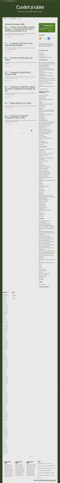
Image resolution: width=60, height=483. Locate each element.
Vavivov (40, 211)
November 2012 (5, 434)
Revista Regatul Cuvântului (43, 142)
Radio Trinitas (41, 258)
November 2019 (5, 309)
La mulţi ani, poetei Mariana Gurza (44, 235)
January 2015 (5, 395)
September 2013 (5, 419)
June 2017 (4, 352)
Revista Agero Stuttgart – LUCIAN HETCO (46, 123)
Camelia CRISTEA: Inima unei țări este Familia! (19, 44)
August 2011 (5, 453)
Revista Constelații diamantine (44, 133)
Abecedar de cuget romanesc (44, 95)
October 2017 (5, 346)
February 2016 (5, 376)
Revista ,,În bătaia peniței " (43, 120)
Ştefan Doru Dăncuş (42, 204)
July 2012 (4, 440)
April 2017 (4, 355)
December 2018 (5, 325)
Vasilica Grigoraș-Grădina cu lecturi (45, 210)
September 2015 (5, 383)
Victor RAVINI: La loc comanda (44, 81)
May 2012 (4, 443)
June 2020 (4, 300)
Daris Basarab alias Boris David (44, 171)
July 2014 (4, 404)
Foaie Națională (41, 117)
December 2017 (5, 343)
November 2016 (5, 362)
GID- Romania (41, 189)
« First (20, 130)
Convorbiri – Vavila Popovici (43, 168)
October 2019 (5, 310)
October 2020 (5, 294)
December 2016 (5, 361)
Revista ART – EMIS (42, 127)
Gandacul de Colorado (42, 269)
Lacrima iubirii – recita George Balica (45, 237)
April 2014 (4, 408)
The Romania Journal (42, 276)
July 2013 (4, 422)
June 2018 (4, 334)
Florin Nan (40, 181)
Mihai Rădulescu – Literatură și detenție (45, 195)
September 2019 (5, 312)
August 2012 (5, 438)
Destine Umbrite (41, 54)
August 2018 (5, 331)
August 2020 (5, 297)
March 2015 (5, 392)
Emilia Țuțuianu (41, 178)
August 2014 (5, 402)
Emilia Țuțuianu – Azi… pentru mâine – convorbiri (47, 180)
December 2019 (5, 307)
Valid (14, 295)
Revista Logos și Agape (43, 136)
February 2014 (5, 411)
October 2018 (5, 328)
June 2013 (4, 423)
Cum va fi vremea (42, 284)
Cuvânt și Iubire (49, 25)
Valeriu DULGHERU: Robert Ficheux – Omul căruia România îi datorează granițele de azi (20, 29)
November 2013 (5, 416)
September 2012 (5, 437)
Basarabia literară (42, 105)
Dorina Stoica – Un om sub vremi (44, 174)
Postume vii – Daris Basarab (43, 201)
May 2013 (4, 425)
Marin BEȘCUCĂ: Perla (21, 103)
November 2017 (5, 344)
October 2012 (5, 435)
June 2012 (4, 441)
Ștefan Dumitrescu (42, 205)
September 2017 (5, 347)
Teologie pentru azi (42, 208)
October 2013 (5, 417)
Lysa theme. (54, 481)
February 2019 (5, 322)
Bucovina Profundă (42, 165)
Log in (13, 294)
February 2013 (5, 429)
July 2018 (4, 332)
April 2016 (4, 373)
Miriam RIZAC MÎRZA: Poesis (44, 66)
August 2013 (5, 420)
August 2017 (5, 349)
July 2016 (4, 368)
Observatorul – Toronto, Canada (44, 273)
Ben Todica (40, 162)
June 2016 (4, 370)
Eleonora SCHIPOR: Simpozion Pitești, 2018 (16, 117)
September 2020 (5, 295)
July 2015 (4, 386)
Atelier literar (41, 102)
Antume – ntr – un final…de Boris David (45, 153)
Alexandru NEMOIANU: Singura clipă (18, 73)
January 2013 (5, 431)
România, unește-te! (42, 202)
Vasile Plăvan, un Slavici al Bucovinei (45, 57)
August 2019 (5, 313)
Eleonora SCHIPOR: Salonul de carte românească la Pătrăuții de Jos (20, 89)
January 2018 (5, 341)
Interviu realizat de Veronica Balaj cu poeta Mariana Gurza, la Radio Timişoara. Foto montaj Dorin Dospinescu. (46, 233)
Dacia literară (41, 108)
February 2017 (5, 358)
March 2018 (5, 338)
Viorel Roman (41, 216)
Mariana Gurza (41, 192)
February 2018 (5, 340)
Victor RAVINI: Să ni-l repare (43, 89)
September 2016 (5, 365)
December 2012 (5, 432)
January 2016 (5, 377)
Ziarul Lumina (41, 279)
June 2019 (4, 316)
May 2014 (4, 407)
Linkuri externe (13, 18)
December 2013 (5, 414)
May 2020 (4, 301)
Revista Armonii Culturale (43, 126)
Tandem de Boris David (43, 207)
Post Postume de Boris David (44, 199)
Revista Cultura (41, 135)
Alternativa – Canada (42, 96)
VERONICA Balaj (41, 213)
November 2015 (5, 380)
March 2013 (5, 428)
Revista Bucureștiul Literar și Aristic (45, 129)
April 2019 (4, 319)
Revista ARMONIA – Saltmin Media (44, 124)
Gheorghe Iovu (41, 187)
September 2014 (5, 401)
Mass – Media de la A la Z (43, 270)
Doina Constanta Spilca (43, 222)
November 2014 (5, 398)
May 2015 (4, 389)
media (19, 18)
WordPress (14, 298)
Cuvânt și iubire (30, 7)
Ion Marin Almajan (42, 190)
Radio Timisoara (41, 256)
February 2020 (5, 306)
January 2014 (5, 413)
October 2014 (5, 399)
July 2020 (4, 298)
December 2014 (5, 396)
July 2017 (4, 350)
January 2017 (5, 359)
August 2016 (5, 367)
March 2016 (5, 374)
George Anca (41, 183)
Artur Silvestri (41, 156)
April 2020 (4, 303)
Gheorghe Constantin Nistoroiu (44, 186)
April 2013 (4, 426)
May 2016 (4, 371)
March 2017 (5, 356)
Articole (5, 18)
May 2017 (4, 353)
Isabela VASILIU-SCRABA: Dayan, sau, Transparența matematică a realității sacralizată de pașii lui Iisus (47, 70)
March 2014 (5, 410)
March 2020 (5, 304)
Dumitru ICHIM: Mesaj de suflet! (18, 59)
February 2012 (5, 447)
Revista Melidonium (42, 141)
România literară (41, 144)
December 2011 (5, 450)
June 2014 (4, 405)
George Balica (41, 184)
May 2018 (4, 335)
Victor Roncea (41, 214)
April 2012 (4, 444)
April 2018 (4, 337)
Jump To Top (31, 456)
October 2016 (5, 364)
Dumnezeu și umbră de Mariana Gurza (45, 177)
